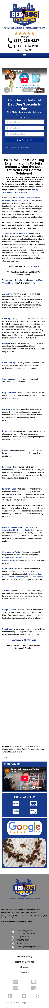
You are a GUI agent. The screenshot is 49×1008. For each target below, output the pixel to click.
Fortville (33, 283)
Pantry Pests (7, 569)
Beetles (5, 343)
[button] (24, 55)
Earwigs (5, 431)
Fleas (4, 450)
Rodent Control (9, 489)
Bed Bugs (6, 319)
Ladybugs (6, 467)
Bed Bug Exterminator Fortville (19, 233)
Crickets (26, 527)
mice (12, 494)
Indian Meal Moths (16, 577)
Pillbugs (33, 527)
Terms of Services (24, 962)
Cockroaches (8, 409)
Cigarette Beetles (36, 577)
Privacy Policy (24, 956)
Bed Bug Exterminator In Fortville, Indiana (24, 163)
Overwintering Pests (11, 552)
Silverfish (16, 530)
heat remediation (27, 198)
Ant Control (7, 294)
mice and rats (22, 492)
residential (6, 558)
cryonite (25, 201)
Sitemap (24, 972)
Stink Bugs (7, 629)
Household (19, 280)
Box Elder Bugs (9, 363)
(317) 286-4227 (24, 117)
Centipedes (7, 530)
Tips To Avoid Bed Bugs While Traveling (16, 921)
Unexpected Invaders (11, 527)
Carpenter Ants (8, 379)
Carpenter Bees (9, 393)
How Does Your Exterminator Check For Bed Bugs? (21, 909)
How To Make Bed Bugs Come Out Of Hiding (18, 912)
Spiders (5, 590)
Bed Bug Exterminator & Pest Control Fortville (24, 178)
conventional (16, 201)
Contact (15, 640)
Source (4, 757)
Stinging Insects (9, 610)
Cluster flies (29, 530)
